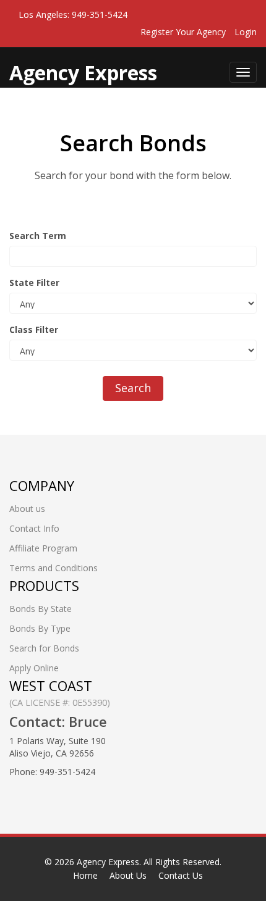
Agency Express (108, 862)
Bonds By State (40, 608)
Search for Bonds (44, 648)
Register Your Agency (183, 32)
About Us (128, 875)
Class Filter (33, 329)
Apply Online (34, 668)
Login (245, 32)
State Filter (34, 282)
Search (133, 387)
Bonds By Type (40, 628)
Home (85, 875)
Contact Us (180, 875)
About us (27, 508)
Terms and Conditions (53, 568)
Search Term (37, 235)
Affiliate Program (43, 548)
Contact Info (34, 528)
